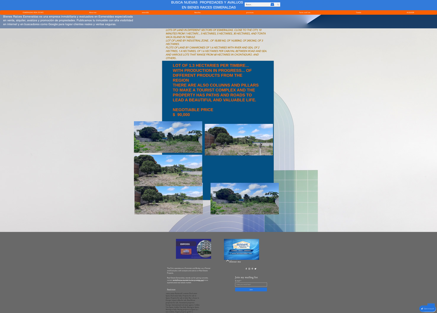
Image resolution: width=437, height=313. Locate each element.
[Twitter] (255, 269)
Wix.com (201, 280)
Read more (171, 289)
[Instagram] (249, 269)
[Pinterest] (252, 269)
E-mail (237, 281)
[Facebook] (246, 269)
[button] (272, 3)
